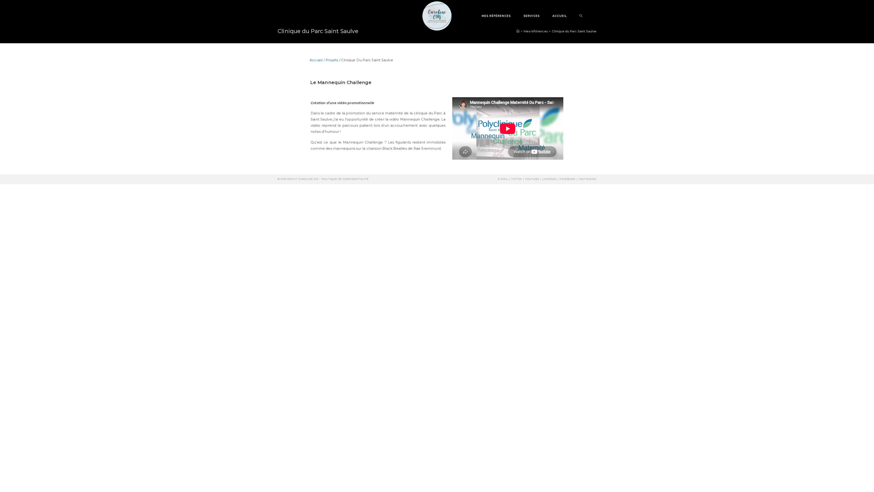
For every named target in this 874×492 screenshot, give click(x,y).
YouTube (532, 179)
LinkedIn (549, 179)
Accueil (316, 60)
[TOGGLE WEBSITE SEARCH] (581, 16)
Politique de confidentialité (345, 179)
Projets (332, 60)
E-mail (503, 179)
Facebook (568, 179)
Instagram (587, 179)
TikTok (516, 179)
